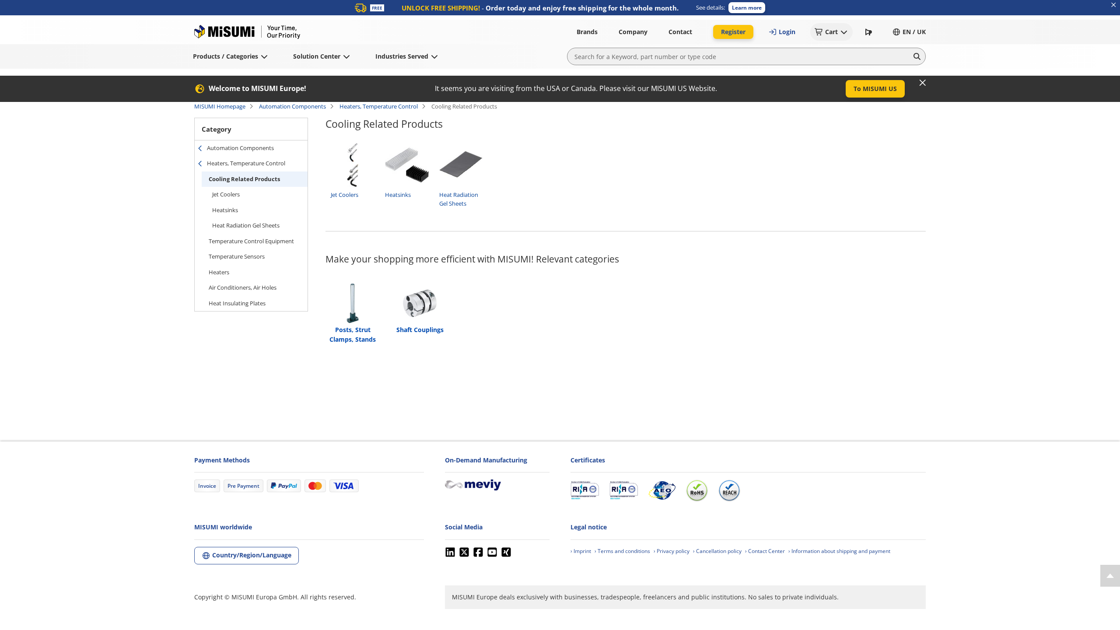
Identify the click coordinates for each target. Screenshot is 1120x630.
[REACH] (729, 490)
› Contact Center (765, 551)
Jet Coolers (226, 194)
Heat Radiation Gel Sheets (246, 225)
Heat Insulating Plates (237, 303)
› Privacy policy (672, 551)
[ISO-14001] (623, 490)
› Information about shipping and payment (839, 551)
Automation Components (292, 106)
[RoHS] (697, 490)
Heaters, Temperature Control (379, 106)
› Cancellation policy (717, 551)
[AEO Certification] (662, 490)
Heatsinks (225, 210)
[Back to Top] (1110, 576)
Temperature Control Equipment (251, 241)
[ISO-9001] (584, 490)
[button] (746, 7)
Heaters (219, 272)
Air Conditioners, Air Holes (242, 287)
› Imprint (580, 551)
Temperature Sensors (237, 256)
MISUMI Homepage (219, 106)
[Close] (923, 83)
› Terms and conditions (622, 551)
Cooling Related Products (244, 179)
